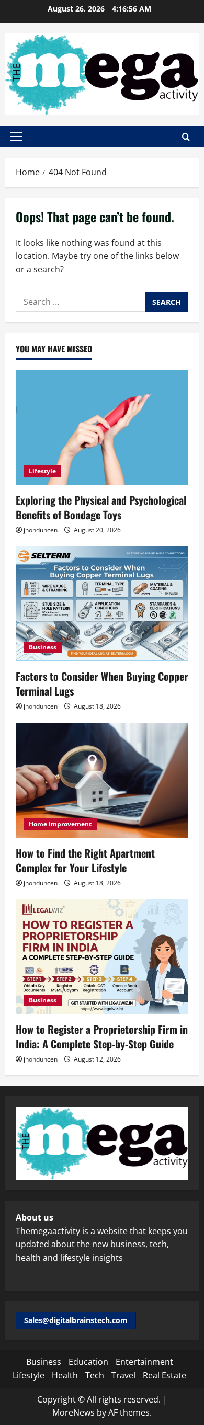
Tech (94, 1375)
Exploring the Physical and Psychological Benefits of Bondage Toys (101, 507)
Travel (123, 1375)
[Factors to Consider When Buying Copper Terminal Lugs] (102, 603)
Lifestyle (42, 470)
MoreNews (73, 1412)
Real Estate (164, 1375)
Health (65, 1375)
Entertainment (144, 1361)
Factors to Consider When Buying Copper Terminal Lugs (102, 683)
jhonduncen (41, 530)
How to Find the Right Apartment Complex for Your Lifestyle (85, 860)
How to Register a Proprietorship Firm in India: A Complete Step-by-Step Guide (102, 1036)
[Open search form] (186, 137)
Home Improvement (60, 823)
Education (88, 1361)
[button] (16, 136)
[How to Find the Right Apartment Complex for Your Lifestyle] (102, 780)
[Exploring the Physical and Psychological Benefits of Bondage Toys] (102, 427)
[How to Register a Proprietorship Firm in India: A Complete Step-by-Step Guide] (102, 956)
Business (42, 647)
